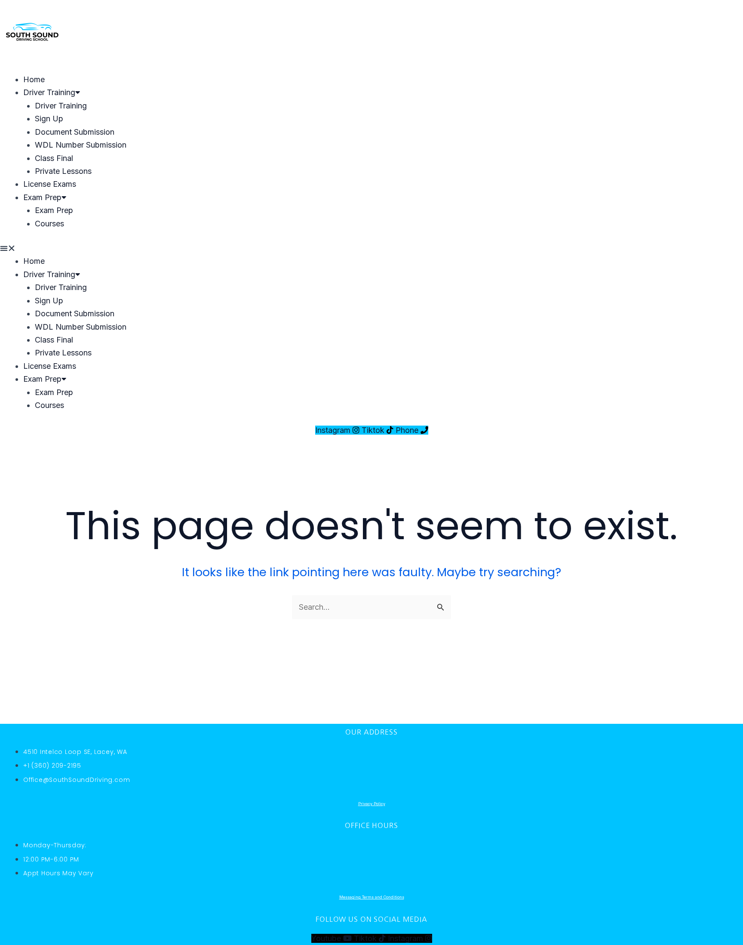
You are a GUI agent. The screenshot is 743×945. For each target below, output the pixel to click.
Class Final (54, 158)
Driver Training (49, 92)
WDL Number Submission (80, 144)
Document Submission (74, 131)
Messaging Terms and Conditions (371, 897)
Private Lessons (63, 171)
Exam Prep (42, 197)
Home (34, 79)
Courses (49, 223)
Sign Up (49, 118)
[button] (371, 248)
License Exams (49, 183)
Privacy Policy (371, 803)
